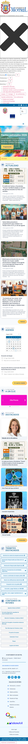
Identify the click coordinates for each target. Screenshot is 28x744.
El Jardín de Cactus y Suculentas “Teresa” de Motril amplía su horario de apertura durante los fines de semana (13, 463)
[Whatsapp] (26, 105)
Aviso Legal (6, 103)
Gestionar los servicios (9, 88)
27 (13, 348)
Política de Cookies (8, 99)
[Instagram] (19, 105)
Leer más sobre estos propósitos (12, 91)
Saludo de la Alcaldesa (9, 438)
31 (15, 339)
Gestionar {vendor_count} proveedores (13, 90)
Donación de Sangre (6, 356)
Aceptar (3, 94)
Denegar (10, 94)
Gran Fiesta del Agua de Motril (10, 488)
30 (13, 339)
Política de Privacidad (9, 101)
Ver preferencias (20, 94)
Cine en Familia (6, 535)
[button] (14, 37)
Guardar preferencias (7, 97)
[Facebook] (21, 105)
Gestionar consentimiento (8, 742)
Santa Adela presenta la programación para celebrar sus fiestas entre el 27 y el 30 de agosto (14, 223)
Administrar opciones (8, 86)
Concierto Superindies (8, 511)
